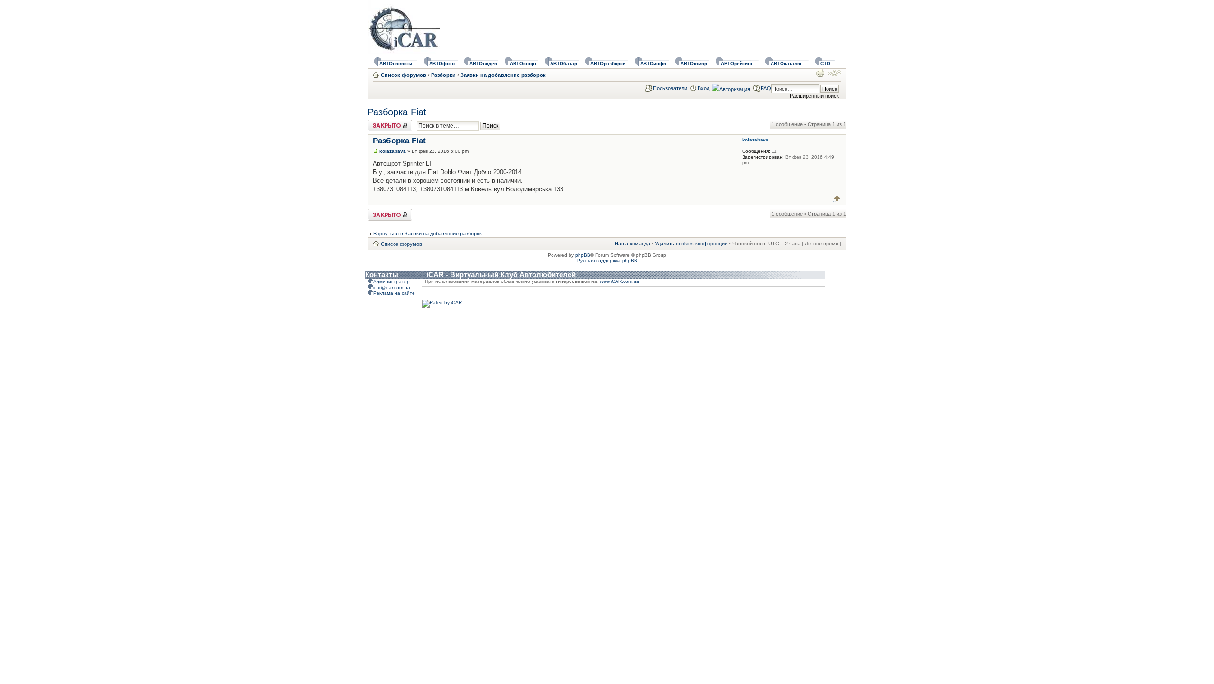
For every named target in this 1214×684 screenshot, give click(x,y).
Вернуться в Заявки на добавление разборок (427, 233)
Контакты (381, 275)
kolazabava (392, 151)
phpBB (582, 255)
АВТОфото (442, 63)
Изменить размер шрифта (834, 73)
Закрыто (378, 122)
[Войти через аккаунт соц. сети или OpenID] (731, 88)
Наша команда (632, 243)
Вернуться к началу (837, 198)
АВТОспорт (523, 63)
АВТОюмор (694, 63)
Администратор (391, 281)
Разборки (443, 75)
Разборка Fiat (397, 112)
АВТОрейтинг (737, 63)
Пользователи (670, 88)
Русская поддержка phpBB (607, 260)
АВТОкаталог (786, 63)
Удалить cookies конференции (691, 243)
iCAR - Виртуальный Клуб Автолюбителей (501, 275)
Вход (703, 88)
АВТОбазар (563, 63)
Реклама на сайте (394, 293)
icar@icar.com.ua (391, 287)
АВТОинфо (653, 63)
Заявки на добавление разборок (503, 75)
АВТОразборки (607, 63)
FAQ (766, 88)
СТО (825, 63)
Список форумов (403, 75)
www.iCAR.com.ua (619, 281)
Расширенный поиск (814, 96)
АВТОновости (395, 63)
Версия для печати (820, 73)
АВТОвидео (483, 63)
